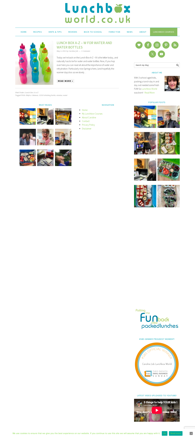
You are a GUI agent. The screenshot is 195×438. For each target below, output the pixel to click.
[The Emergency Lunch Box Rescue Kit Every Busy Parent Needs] (145, 127)
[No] (191, 433)
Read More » (65, 81)
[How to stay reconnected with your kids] (28, 144)
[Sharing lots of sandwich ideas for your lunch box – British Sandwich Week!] (169, 206)
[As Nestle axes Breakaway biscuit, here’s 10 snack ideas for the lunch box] (63, 123)
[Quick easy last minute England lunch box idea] (145, 206)
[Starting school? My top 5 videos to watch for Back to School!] (169, 180)
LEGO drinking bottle (47, 95)
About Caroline (89, 117)
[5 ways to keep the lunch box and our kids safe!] (63, 144)
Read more (175, 433)
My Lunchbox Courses (92, 113)
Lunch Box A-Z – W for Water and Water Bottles (84, 45)
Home (84, 110)
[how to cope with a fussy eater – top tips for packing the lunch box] (45, 144)
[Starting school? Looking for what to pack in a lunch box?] (28, 165)
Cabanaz (35, 95)
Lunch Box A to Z (31, 93)
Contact (85, 121)
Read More (149, 92)
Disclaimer (86, 128)
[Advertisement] (157, 260)
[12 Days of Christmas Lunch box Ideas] (169, 153)
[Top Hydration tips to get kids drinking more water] (63, 165)
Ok (164, 433)
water (65, 95)
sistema (59, 95)
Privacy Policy (88, 124)
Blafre (28, 95)
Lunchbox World (149, 88)
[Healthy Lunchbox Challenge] (45, 165)
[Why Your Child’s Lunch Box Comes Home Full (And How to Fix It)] (169, 127)
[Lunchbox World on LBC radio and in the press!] (145, 153)
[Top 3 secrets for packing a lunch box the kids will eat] (145, 180)
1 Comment (85, 51)
